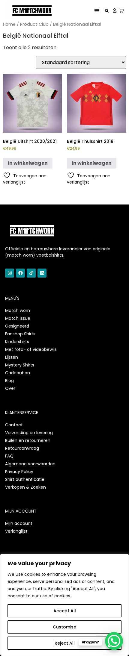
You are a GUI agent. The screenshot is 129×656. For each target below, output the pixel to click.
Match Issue (17, 318)
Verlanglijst (16, 531)
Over (10, 388)
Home (9, 24)
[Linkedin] (42, 273)
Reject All (65, 643)
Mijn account (18, 523)
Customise (64, 627)
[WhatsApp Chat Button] (114, 641)
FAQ (9, 456)
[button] (97, 11)
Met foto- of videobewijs (31, 349)
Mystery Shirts (19, 365)
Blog (9, 381)
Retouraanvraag (22, 448)
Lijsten (11, 357)
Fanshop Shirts (20, 334)
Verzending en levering (29, 433)
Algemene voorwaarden (30, 464)
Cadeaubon (17, 373)
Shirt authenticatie (24, 479)
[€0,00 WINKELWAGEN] (121, 10)
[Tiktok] (31, 273)
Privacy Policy (19, 472)
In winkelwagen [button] (28, 163)
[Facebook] (20, 273)
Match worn (17, 310)
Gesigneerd (17, 326)
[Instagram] (9, 273)
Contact (14, 425)
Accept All (64, 611)
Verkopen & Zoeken (25, 487)
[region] (64, 605)
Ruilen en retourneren (27, 440)
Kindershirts (17, 342)
